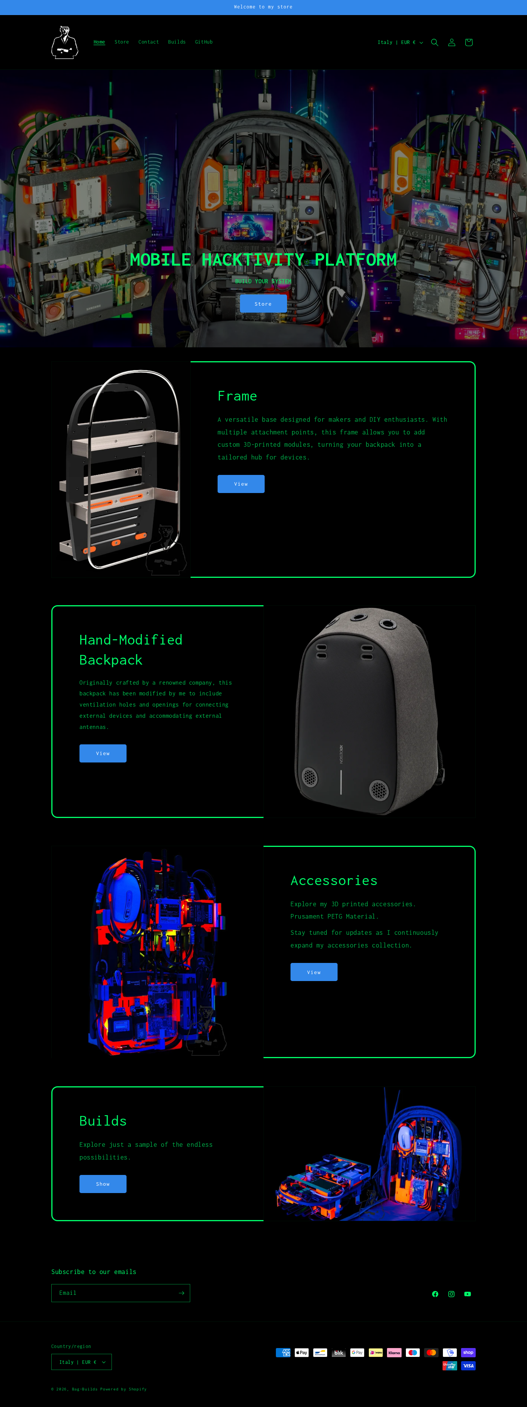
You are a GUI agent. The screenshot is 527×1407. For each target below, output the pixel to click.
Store (263, 304)
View (241, 484)
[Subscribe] (181, 1293)
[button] (434, 42)
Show (103, 1184)
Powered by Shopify (123, 1389)
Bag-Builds (85, 1389)
